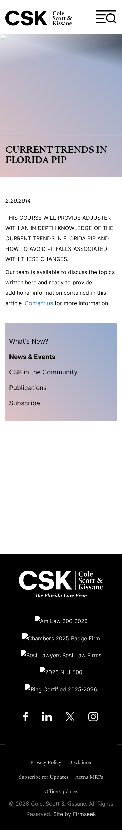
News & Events (32, 357)
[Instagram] (93, 718)
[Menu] (106, 17)
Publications (28, 388)
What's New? (28, 341)
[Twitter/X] (70, 718)
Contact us (39, 303)
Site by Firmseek (74, 814)
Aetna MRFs (89, 777)
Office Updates (61, 791)
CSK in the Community (43, 372)
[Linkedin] (47, 718)
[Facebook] (25, 718)
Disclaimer (80, 762)
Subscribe (24, 403)
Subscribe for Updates (43, 777)
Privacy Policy (45, 762)
